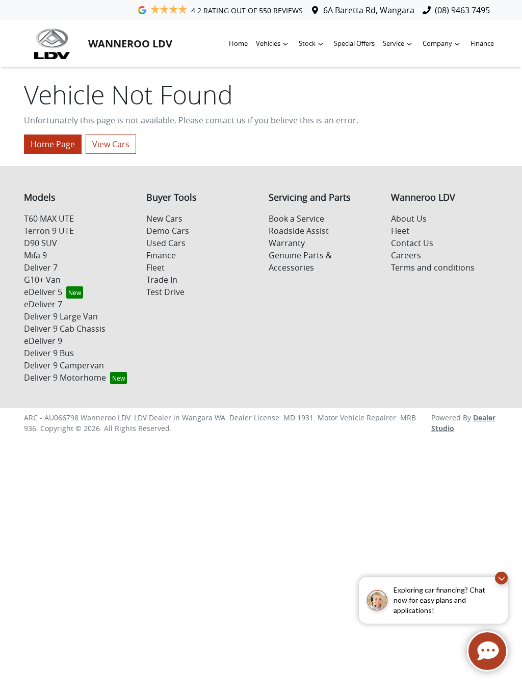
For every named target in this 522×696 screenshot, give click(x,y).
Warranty (287, 243)
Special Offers (354, 43)
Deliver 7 (41, 267)
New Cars (164, 218)
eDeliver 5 (43, 292)
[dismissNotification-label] (501, 578)
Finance (482, 43)
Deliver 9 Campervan (64, 365)
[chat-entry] (487, 651)
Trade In (161, 279)
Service (393, 43)
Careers (406, 255)
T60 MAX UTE (49, 218)
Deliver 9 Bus (49, 353)
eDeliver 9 (43, 340)
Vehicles (268, 43)
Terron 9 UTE (49, 230)
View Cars (110, 144)
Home (238, 43)
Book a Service (296, 218)
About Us (409, 218)
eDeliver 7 (43, 304)
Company (437, 43)
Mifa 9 (35, 255)
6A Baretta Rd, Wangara (368, 10)
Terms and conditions (433, 267)
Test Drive (165, 292)
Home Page (53, 144)
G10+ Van (42, 279)
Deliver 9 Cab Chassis (65, 328)
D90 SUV (40, 243)
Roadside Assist (299, 230)
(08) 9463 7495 (462, 10)
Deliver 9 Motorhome (65, 377)
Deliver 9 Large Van (61, 316)
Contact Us (412, 243)
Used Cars (166, 243)
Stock (307, 43)
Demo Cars (167, 230)
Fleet (155, 267)
